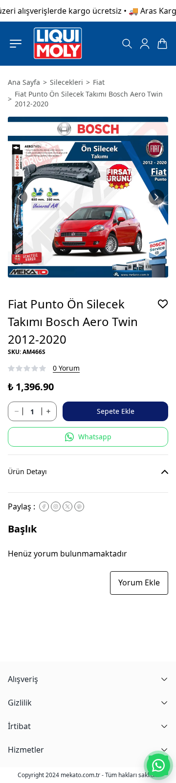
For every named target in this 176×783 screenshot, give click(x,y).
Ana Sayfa (24, 82)
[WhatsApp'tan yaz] (158, 765)
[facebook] (44, 506)
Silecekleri (66, 82)
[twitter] (67, 506)
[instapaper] (56, 506)
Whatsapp (94, 436)
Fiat (99, 82)
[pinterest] (79, 506)
